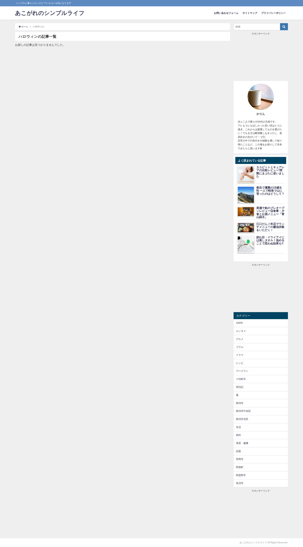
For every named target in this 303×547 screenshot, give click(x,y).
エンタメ (241, 331)
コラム (239, 347)
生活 (238, 427)
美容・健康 (242, 443)
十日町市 (241, 379)
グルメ (239, 339)
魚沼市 (239, 483)
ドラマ (239, 355)
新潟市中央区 (243, 411)
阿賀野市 (241, 475)
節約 (238, 435)
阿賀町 (239, 467)
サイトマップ (250, 13)
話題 (238, 451)
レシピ (239, 363)
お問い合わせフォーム (226, 13)
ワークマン (242, 371)
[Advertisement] (261, 57)
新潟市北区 (242, 419)
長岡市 (239, 459)
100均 (239, 323)
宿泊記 (239, 387)
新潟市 (239, 403)
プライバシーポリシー (273, 13)
